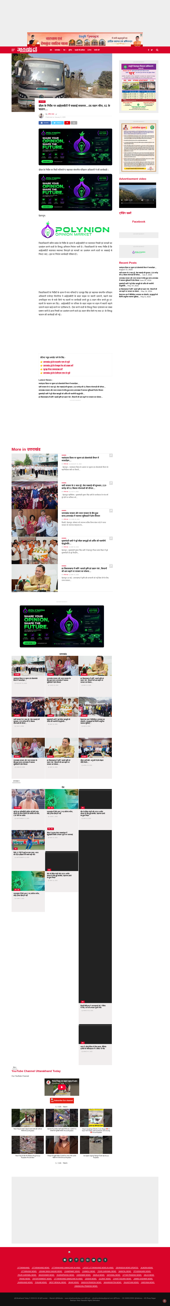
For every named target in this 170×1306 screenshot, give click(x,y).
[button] (65, 1107)
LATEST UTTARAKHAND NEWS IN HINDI (98, 1268)
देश (64, 50)
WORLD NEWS (98, 1275)
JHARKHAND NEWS (25, 1282)
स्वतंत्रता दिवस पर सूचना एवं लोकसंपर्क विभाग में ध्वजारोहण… (59, 383)
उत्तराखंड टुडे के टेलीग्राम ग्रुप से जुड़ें (56, 372)
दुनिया (70, 50)
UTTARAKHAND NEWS (40, 1268)
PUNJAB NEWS (41, 1282)
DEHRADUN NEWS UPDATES (127, 1268)
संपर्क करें (96, 50)
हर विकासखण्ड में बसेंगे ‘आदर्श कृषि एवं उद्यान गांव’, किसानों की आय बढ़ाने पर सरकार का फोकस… (71, 397)
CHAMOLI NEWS (88, 1271)
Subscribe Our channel (63, 1100)
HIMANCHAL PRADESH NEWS (86, 1286)
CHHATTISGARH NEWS (122, 1279)
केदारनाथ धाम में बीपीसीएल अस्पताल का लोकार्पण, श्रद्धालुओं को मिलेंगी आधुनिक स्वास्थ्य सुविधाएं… (138, 295)
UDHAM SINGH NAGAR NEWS (50, 1271)
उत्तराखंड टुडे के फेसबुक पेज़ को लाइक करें (58, 365)
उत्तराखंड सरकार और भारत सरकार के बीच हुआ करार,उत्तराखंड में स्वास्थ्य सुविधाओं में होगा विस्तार (71, 390)
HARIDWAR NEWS (83, 1275)
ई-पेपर (89, 50)
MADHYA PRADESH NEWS (91, 1282)
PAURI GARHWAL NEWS (27, 1275)
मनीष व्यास (51, 114)
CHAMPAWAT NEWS (72, 1271)
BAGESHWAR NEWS (46, 1275)
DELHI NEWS (149, 1275)
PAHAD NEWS (24, 1279)
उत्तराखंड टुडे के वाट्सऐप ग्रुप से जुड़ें (56, 361)
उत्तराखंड (57, 50)
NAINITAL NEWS (125, 1271)
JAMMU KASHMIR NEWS (143, 1279)
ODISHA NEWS (90, 1279)
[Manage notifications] (164, 1301)
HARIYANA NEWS (147, 1282)
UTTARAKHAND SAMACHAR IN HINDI (66, 1268)
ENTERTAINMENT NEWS (42, 1279)
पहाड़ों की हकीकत (80, 50)
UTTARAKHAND (23, 1268)
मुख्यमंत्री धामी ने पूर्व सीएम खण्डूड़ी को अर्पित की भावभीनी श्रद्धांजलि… (62, 394)
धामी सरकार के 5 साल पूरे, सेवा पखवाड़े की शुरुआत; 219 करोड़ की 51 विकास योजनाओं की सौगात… (72, 387)
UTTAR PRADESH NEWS (132, 1275)
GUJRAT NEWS (105, 1279)
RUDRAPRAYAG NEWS (65, 1275)
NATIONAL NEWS (113, 1275)
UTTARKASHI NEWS (28, 1271)
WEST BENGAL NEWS (57, 1282)
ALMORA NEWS (147, 1268)
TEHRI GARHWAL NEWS (107, 1271)
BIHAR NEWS (74, 1282)
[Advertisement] (85, 16)
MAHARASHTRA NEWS (112, 1282)
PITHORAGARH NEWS (142, 1271)
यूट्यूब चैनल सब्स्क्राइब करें (53, 369)
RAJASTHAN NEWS (131, 1282)
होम (51, 50)
